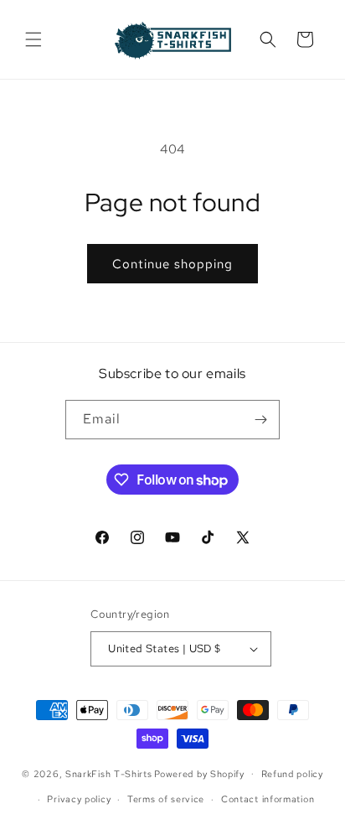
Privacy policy (79, 799)
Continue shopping (172, 264)
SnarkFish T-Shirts (108, 773)
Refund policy (292, 774)
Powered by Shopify (199, 773)
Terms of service (165, 799)
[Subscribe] (260, 419)
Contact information (267, 799)
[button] (33, 39)
